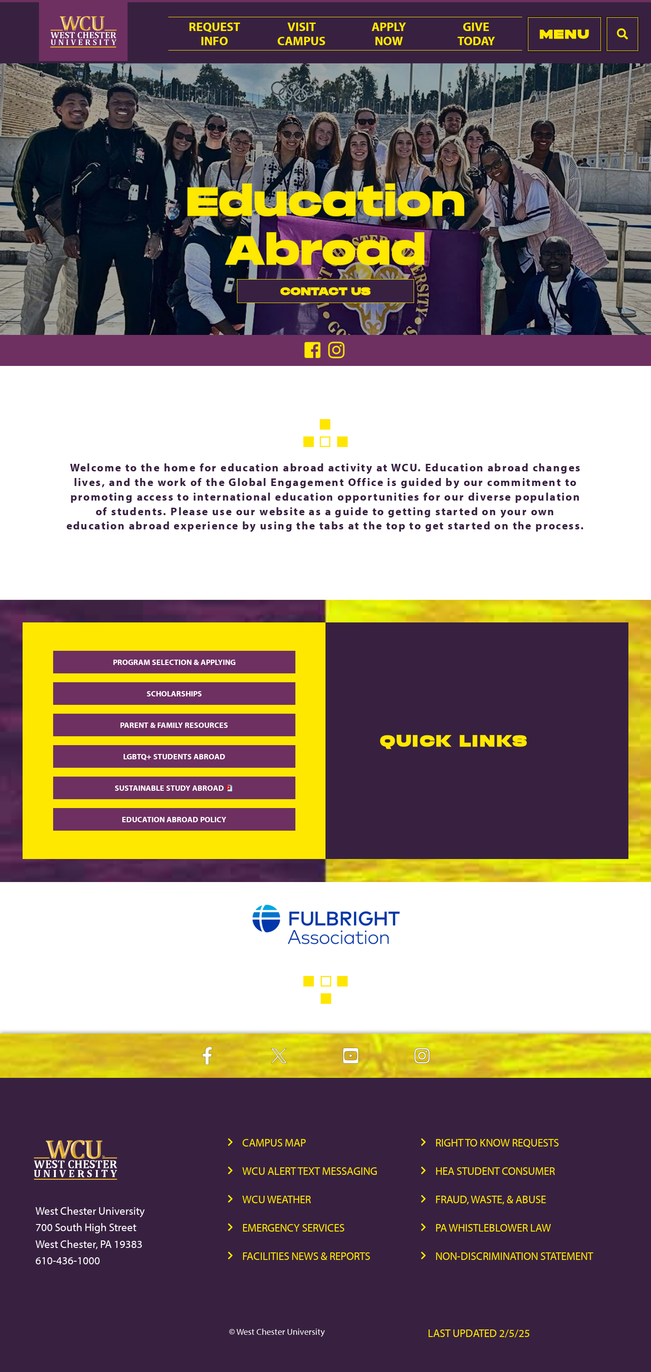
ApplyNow (389, 33)
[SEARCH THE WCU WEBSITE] (622, 34)
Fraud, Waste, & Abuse (490, 1199)
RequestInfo (214, 33)
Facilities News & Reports (306, 1256)
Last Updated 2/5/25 (479, 1333)
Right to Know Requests (497, 1142)
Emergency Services (293, 1227)
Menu (564, 34)
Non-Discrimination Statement (514, 1256)
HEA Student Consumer (495, 1171)
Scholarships (174, 693)
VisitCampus (301, 33)
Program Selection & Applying (174, 662)
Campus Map (274, 1142)
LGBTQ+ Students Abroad (174, 756)
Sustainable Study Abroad (170, 788)
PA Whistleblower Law (493, 1227)
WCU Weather (276, 1199)
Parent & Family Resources (174, 725)
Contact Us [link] (304, 293)
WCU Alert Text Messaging (309, 1171)
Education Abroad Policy (174, 819)
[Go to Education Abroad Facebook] (314, 355)
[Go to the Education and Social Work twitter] (337, 355)
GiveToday (476, 33)
